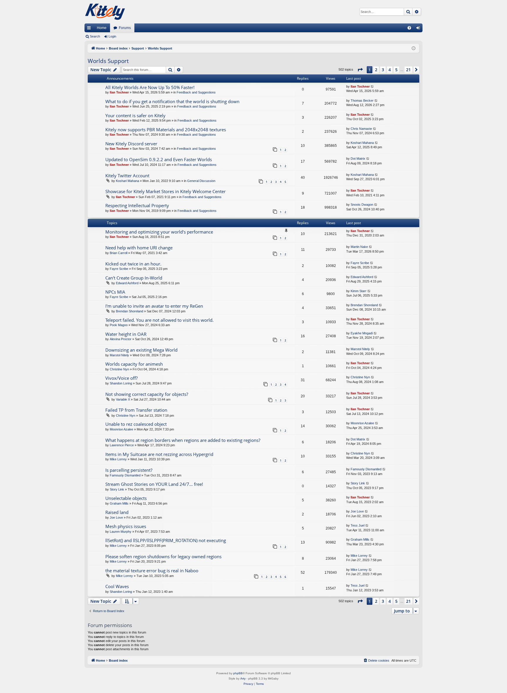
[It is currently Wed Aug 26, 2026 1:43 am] (413, 48)
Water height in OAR (125, 334)
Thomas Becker (362, 100)
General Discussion (201, 181)
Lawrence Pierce (122, 445)
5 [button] (396, 69)
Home (102, 28)
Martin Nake (359, 246)
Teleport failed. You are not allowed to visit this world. (159, 320)
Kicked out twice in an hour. (133, 264)
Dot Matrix (358, 158)
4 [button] (389, 69)
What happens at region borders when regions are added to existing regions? (182, 440)
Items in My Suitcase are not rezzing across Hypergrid (159, 454)
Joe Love (116, 517)
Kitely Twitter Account (127, 175)
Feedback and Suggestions (196, 92)
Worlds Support (108, 61)
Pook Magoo (119, 325)
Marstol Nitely (119, 355)
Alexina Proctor (120, 339)
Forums (125, 28)
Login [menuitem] (419, 29)
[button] (360, 69)
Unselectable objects (126, 498)
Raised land (117, 512)
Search (95, 36)
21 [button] (408, 69)
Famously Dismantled (125, 475)
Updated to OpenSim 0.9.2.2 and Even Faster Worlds (158, 159)
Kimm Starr (358, 291)
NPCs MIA (115, 292)
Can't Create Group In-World (133, 278)
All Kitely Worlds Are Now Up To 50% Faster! (150, 87)
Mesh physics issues (125, 526)
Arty (243, 678)
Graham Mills (119, 503)
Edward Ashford (127, 283)
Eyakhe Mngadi (362, 333)
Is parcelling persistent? (128, 470)
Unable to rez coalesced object (136, 424)
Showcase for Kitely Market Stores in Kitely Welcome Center (165, 191)
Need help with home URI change (139, 248)
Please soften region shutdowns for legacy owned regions (163, 556)
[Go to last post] (372, 86)
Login (112, 36)
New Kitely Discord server (131, 144)
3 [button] (383, 69)
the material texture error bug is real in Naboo (151, 570)
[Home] (105, 11)
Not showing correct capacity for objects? (146, 394)
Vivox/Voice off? (121, 378)
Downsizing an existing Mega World (141, 350)
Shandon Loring (121, 383)
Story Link (117, 489)
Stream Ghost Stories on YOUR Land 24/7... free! (154, 484)
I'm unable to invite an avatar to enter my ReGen (154, 306)
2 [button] (376, 69)
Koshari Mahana (362, 142)
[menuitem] (409, 27)
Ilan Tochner (119, 92)
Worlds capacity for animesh (134, 364)
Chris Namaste (361, 128)
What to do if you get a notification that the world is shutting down (172, 101)
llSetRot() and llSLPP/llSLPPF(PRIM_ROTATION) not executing (165, 540)
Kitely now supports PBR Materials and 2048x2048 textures (165, 129)
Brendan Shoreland (129, 311)
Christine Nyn (119, 369)
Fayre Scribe (119, 268)
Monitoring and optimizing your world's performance (159, 232)
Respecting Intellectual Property (137, 205)
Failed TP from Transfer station (136, 410)
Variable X (123, 399)
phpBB (238, 673)
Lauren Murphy (120, 531)
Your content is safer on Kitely (135, 115)
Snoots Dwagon (362, 204)
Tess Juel (357, 525)
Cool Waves (117, 586)
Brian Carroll (118, 253)
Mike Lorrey (118, 459)
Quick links (90, 29)
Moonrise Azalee (121, 429)
